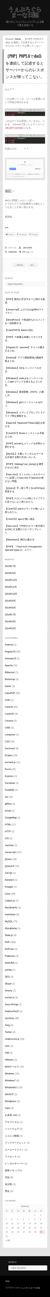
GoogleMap (11, 817)
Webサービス (12, 1066)
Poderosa (10, 956)
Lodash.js (10, 900)
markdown (10, 914)
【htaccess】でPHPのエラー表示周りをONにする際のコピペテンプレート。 (25, 529)
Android (9, 644)
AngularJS (10, 651)
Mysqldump (11, 928)
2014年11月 (11, 587)
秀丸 (7, 1191)
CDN (7, 700)
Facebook (10, 783)
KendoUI (9, 880)
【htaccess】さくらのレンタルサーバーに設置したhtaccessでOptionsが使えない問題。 (25, 478)
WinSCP (9, 1094)
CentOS (9, 707)
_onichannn (27, 247)
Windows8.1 (11, 1087)
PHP (23, 252)
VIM (7, 1052)
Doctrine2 (10, 748)
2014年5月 (10, 628)
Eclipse (8, 755)
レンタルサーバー (14, 1163)
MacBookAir (11, 907)
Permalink (12, 252)
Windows (9, 1073)
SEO (7, 976)
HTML (8, 824)
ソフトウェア (12, 1129)
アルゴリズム (12, 1122)
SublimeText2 (12, 1011)
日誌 (7, 1177)
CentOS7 (9, 714)
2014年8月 (10, 607)
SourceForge (11, 1004)
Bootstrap (10, 679)
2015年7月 (10, 566)
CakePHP (10, 693)
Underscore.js (12, 1039)
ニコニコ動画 (12, 1136)
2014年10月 (11, 594)
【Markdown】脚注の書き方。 (21, 539)
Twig (7, 1025)
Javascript (10, 852)
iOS (7, 838)
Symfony (9, 1018)
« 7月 (8, 1240)
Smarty (8, 990)
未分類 (8, 1184)
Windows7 (10, 1080)
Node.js (9, 935)
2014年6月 (10, 621)
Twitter (8, 1032)
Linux (7, 893)
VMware (9, 1059)
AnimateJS (10, 658)
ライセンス (11, 1156)
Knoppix (9, 886)
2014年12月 (11, 580)
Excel (8, 769)
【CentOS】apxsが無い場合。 (21, 519)
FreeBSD (9, 790)
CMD (7, 727)
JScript (8, 873)
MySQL (8, 921)
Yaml (7, 1108)
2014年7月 (10, 614)
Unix (7, 1046)
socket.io (9, 997)
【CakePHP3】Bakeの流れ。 (20, 330)
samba (8, 969)
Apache (9, 665)
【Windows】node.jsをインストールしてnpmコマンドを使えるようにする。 (24, 381)
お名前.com (11, 1115)
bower (8, 686)
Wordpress (10, 1101)
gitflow (8, 803)
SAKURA (9, 963)
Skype (8, 983)
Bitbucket (10, 672)
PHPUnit (9, 949)
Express (9, 776)
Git (6, 797)
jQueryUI (9, 866)
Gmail (8, 810)
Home (18, 39)
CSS (7, 741)
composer (10, 734)
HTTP (8, 831)
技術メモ (29, 252)
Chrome (9, 720)
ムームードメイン (14, 1149)
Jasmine (9, 845)
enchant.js (10, 762)
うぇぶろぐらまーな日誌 (25, 12)
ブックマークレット (15, 1142)
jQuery (8, 859)
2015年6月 (10, 573)
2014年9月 (10, 600)
